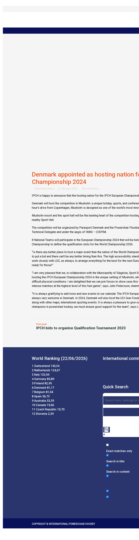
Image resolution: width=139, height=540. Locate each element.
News (104, 24)
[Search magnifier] (106, 429)
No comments (90, 188)
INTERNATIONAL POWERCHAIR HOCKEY (72, 523)
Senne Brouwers (44, 188)
